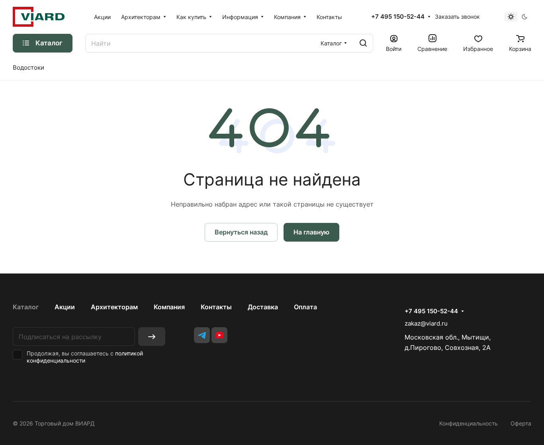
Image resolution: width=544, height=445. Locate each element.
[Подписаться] (151, 336)
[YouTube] (219, 335)
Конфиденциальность (468, 423)
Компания (169, 307)
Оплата (305, 307)
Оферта (521, 423)
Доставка (263, 307)
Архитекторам (114, 307)
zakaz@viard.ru (426, 323)
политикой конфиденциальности (85, 357)
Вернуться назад (241, 232)
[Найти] (363, 43)
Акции (65, 307)
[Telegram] (202, 335)
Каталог (26, 307)
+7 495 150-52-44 (398, 16)
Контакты (216, 307)
